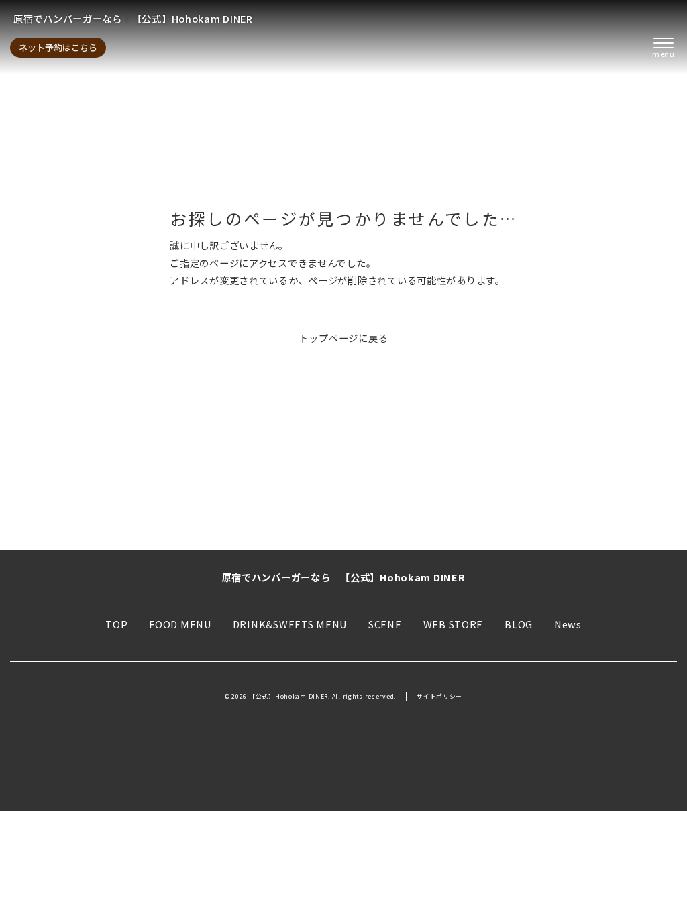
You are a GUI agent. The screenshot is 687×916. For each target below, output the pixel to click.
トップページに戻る (343, 338)
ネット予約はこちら (58, 47)
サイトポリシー (439, 696)
